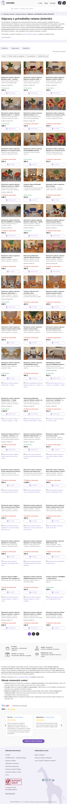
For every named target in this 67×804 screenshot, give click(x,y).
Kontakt (52, 3)
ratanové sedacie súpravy (29, 34)
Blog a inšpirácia (40, 755)
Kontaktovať (10, 793)
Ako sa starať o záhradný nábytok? (45, 760)
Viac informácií (5, 37)
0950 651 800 (11, 787)
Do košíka (56, 128)
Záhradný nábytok (9, 14)
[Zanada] (7, 2)
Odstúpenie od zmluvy (12, 763)
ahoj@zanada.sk (12, 789)
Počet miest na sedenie (16, 56)
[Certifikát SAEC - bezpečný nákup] (18, 782)
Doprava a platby (10, 760)
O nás (40, 3)
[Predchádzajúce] (5, 725)
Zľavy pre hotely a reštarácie (43, 758)
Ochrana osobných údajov (13, 769)
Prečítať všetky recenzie (33, 741)
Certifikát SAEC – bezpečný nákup (15, 758)
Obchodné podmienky (12, 766)
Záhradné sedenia (21, 14)
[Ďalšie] (61, 725)
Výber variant (12, 93)
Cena (4, 56)
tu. (56, 802)
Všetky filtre (42, 56)
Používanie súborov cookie (13, 772)
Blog (46, 3)
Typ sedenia (31, 56)
